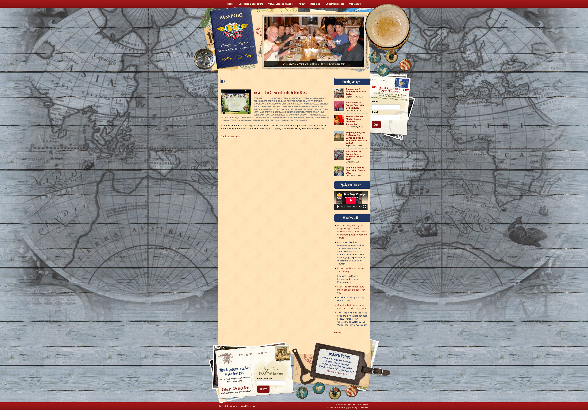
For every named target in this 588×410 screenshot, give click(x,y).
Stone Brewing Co (248, 117)
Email (376, 112)
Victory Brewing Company (245, 120)
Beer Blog (315, 3)
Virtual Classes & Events (281, 3)
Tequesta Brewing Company (298, 117)
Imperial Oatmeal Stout (267, 109)
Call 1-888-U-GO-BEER (236, 58)
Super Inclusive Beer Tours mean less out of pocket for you (351, 289)
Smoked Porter (229, 117)
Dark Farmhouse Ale (308, 104)
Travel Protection (248, 406)
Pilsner (289, 112)
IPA (326, 109)
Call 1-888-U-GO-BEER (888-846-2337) (337, 365)
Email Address (264, 378)
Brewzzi (318, 101)
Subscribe (263, 389)
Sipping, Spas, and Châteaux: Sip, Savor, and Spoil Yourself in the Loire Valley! (356, 137)
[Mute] (360, 206)
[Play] (338, 206)
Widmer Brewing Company (275, 120)
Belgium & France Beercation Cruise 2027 (355, 170)
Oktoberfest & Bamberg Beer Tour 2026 (356, 91)
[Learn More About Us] (405, 65)
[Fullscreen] (364, 206)
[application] (351, 200)
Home (230, 3)
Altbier (278, 98)
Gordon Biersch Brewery (296, 106)
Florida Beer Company (270, 106)
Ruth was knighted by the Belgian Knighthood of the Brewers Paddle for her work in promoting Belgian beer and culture (352, 231)
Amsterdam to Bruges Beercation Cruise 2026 (355, 105)
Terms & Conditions (228, 406)
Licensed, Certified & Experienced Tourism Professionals (347, 279)
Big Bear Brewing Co (269, 101)
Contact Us (355, 3)
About (302, 3)
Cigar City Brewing (285, 104)
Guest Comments (335, 3)
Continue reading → (230, 136)
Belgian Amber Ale (293, 98)
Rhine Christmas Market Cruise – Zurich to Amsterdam (354, 120)
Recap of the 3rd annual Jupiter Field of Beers (280, 92)
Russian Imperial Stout (306, 112)
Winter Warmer (298, 120)
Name (376, 101)
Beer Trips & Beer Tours (251, 3)
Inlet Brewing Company (311, 109)
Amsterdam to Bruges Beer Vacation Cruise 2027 (354, 155)
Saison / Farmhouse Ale (312, 115)
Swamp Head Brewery (270, 117)
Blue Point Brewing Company (297, 101)
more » (338, 332)
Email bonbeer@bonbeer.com (335, 372)
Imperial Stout (289, 109)
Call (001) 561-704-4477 (336, 369)
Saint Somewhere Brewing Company (279, 115)
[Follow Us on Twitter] (383, 70)
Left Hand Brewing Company (269, 112)
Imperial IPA (317, 106)
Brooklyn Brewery (264, 104)
